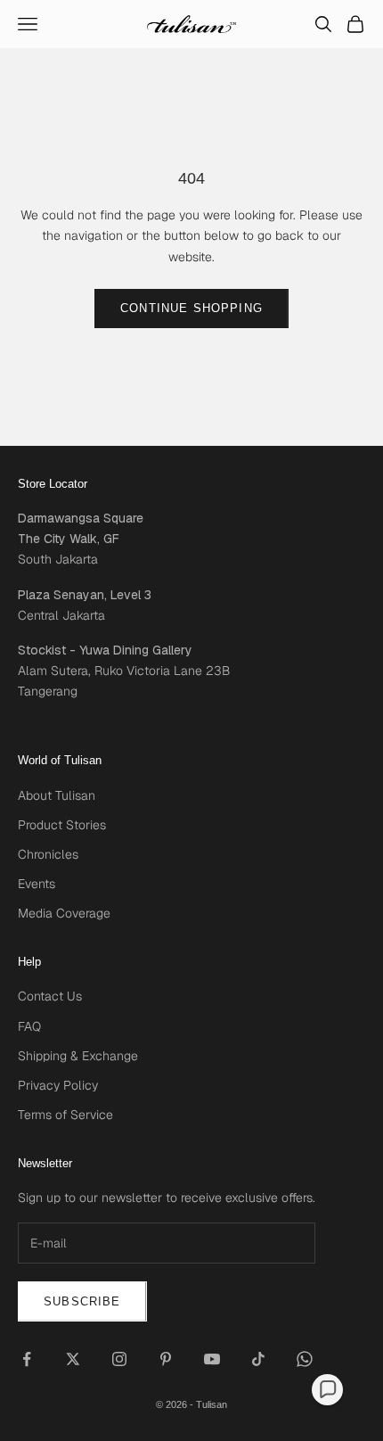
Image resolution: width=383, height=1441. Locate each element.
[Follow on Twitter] (73, 1359)
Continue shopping (191, 308)
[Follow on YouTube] (212, 1359)
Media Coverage (64, 913)
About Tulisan (56, 795)
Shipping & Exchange (78, 1056)
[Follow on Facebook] (27, 1359)
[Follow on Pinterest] (166, 1359)
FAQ (29, 1026)
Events (36, 884)
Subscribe (82, 1301)
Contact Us (50, 996)
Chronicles (48, 854)
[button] (327, 1389)
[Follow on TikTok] (258, 1359)
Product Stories (62, 825)
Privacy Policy (58, 1085)
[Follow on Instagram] (119, 1359)
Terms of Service (65, 1115)
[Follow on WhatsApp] (305, 1359)
